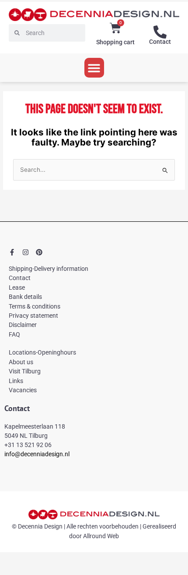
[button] (94, 68)
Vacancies (23, 390)
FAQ (14, 334)
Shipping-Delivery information (48, 268)
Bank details (25, 296)
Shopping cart (115, 42)
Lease (17, 287)
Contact (160, 41)
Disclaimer (23, 324)
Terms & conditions (34, 306)
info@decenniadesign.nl (37, 454)
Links (16, 380)
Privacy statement (33, 315)
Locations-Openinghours (42, 352)
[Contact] (160, 32)
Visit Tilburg (25, 371)
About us (21, 362)
